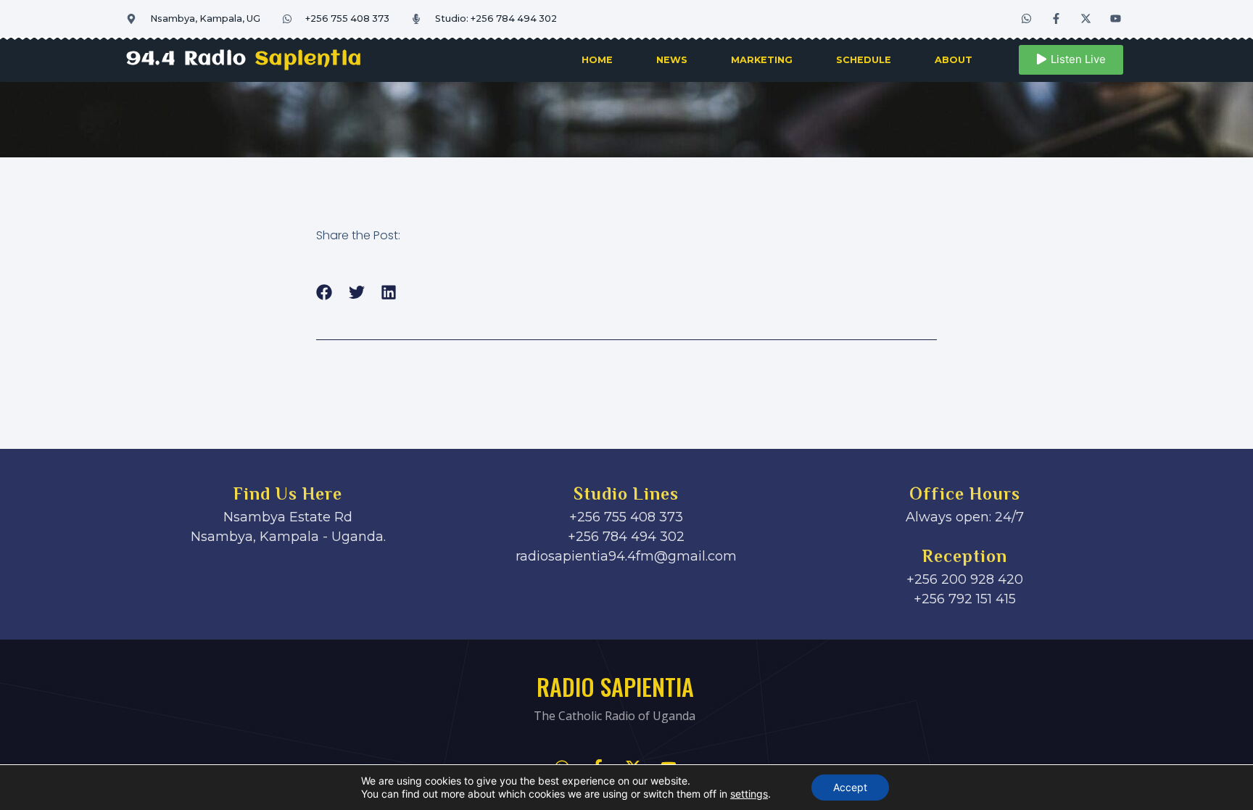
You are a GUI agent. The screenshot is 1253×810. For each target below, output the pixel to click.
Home (597, 59)
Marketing (762, 59)
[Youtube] (1116, 18)
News (671, 59)
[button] (324, 292)
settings (749, 794)
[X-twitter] (1086, 18)
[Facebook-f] (1056, 18)
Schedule (863, 59)
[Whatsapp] (1027, 18)
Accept (850, 787)
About (953, 59)
